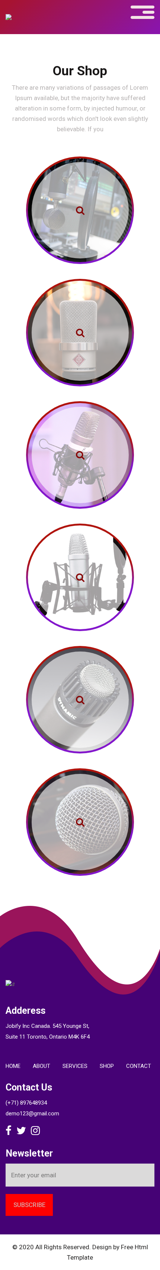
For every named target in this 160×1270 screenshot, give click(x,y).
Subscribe (29, 1204)
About (41, 1066)
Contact (138, 1066)
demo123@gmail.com (32, 1113)
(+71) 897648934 (26, 1102)
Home (13, 1066)
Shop (107, 1066)
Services (75, 1066)
